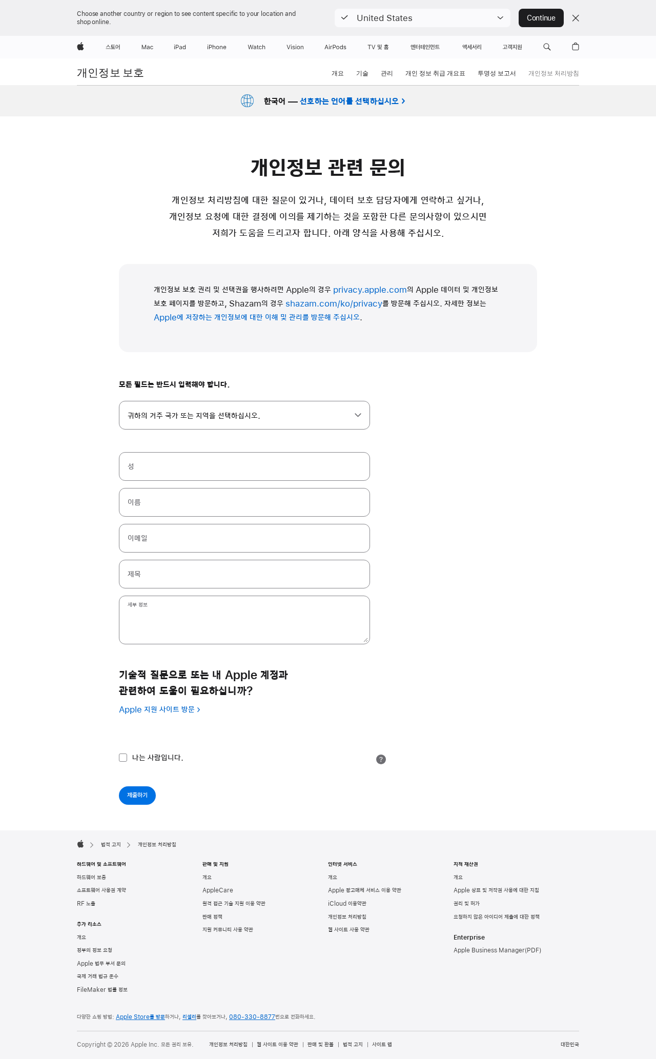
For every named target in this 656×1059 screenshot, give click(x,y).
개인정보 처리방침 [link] (553, 73)
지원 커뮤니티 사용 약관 (227, 929)
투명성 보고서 (497, 73)
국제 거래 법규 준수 (97, 976)
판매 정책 (212, 917)
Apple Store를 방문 (140, 1017)
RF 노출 (86, 903)
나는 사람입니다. (157, 758)
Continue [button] (541, 18)
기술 (362, 73)
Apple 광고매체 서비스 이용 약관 (364, 890)
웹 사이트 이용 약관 (277, 1044)
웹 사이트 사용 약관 (349, 929)
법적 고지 (353, 1044)
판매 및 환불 (321, 1044)
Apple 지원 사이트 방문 (157, 710)
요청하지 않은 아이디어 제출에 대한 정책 (497, 917)
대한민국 (570, 1044)
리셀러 (189, 1017)
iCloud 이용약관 (347, 903)
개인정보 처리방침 (347, 917)
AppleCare (217, 890)
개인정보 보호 (111, 73)
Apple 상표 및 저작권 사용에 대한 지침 (496, 890)
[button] (422, 18)
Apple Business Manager (489, 950)
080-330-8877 (252, 1017)
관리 (387, 73)
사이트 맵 (382, 1044)
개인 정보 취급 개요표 (435, 73)
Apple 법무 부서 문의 (101, 963)
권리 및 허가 (467, 903)
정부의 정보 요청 (94, 950)
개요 (338, 73)
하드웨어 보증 (91, 877)
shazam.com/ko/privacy (333, 304)
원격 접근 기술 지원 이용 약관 (233, 903)
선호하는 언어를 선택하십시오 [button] (349, 100)
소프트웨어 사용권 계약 (101, 890)
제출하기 (137, 795)
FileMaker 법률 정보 (102, 989)
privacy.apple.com (370, 290)
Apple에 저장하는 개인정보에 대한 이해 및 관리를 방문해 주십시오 (257, 318)
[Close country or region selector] (575, 18)
